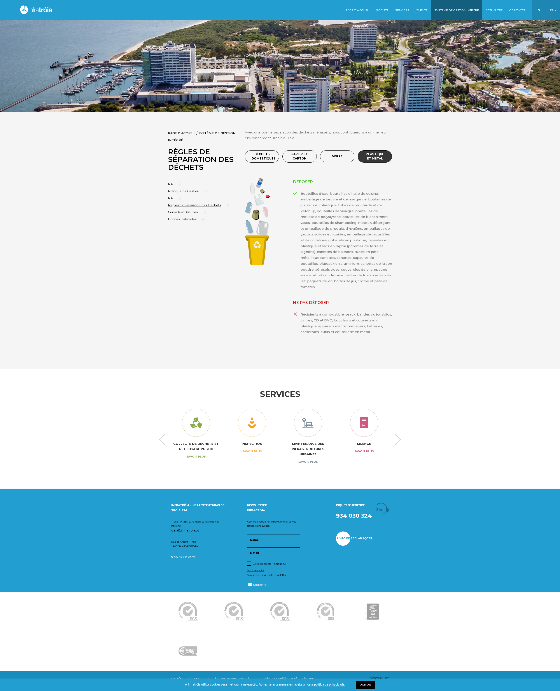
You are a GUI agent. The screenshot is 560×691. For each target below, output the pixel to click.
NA (170, 184)
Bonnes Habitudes (182, 219)
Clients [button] (422, 10)
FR (552, 10)
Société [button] (382, 10)
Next (398, 440)
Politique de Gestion (183, 191)
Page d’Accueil (357, 10)
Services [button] (402, 10)
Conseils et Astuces (183, 212)
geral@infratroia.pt (185, 530)
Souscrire (260, 584)
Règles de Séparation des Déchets (194, 205)
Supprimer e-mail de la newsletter (266, 575)
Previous (162, 440)
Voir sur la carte (185, 557)
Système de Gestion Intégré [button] (456, 10)
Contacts (517, 10)
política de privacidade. (329, 684)
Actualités (494, 10)
